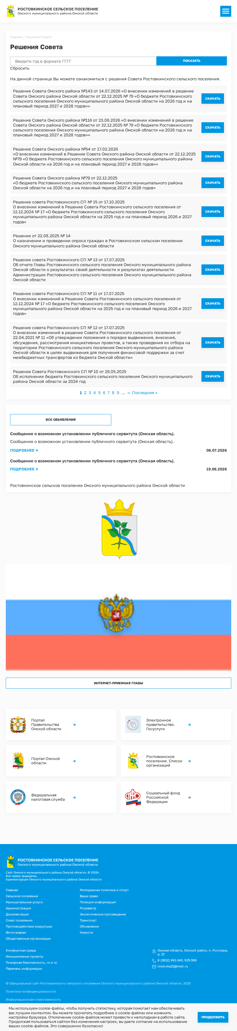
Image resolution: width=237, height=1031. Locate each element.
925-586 (190, 960)
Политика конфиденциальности (31, 991)
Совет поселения (19, 920)
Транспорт (88, 920)
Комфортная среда (21, 950)
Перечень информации (24, 968)
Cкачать (212, 98)
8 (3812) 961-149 (170, 960)
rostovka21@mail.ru (173, 966)
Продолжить (213, 1017)
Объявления (89, 926)
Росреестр (88, 908)
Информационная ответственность (33, 999)
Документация (17, 914)
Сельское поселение (22, 896)
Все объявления (61, 419)
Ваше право (89, 896)
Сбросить (19, 68)
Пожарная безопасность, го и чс (31, 962)
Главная (16, 37)
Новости (86, 932)
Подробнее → (24, 450)
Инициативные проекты (24, 956)
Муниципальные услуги (24, 902)
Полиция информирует (98, 902)
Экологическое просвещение (103, 914)
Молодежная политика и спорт (104, 890)
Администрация (18, 908)
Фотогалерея (16, 932)
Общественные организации (28, 938)
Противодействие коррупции (29, 926)
